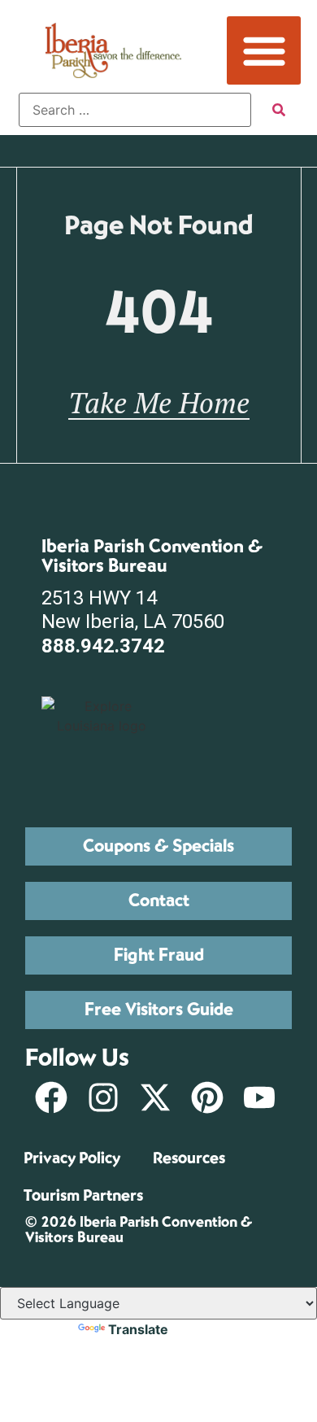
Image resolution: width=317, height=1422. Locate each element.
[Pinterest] (207, 1097)
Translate (138, 1329)
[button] (264, 50)
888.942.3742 (103, 646)
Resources (189, 1158)
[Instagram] (103, 1097)
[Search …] (135, 110)
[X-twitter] (155, 1097)
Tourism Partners (83, 1195)
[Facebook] (51, 1097)
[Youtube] (259, 1097)
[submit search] (278, 110)
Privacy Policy (72, 1158)
